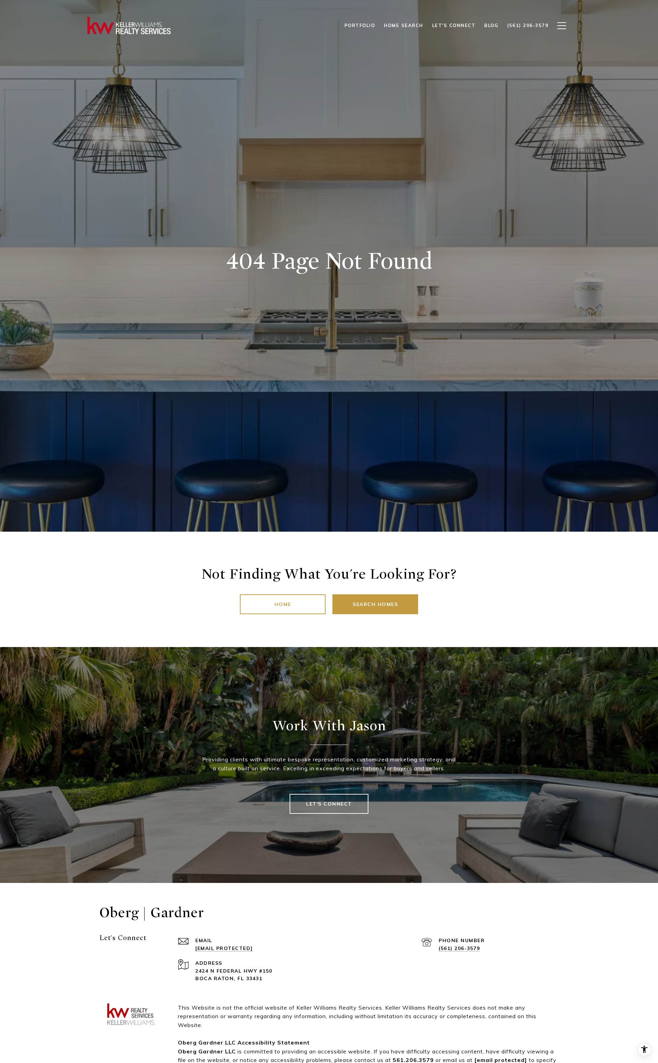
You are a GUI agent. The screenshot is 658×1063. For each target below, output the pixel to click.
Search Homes (375, 604)
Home (283, 604)
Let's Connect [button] (329, 804)
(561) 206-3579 (459, 948)
